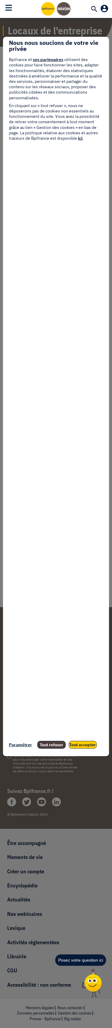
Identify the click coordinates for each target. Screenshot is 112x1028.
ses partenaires (48, 59)
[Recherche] (94, 9)
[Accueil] (56, 8)
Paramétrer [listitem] (20, 744)
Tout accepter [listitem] (82, 744)
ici (80, 138)
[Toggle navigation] (8, 8)
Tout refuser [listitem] (51, 744)
